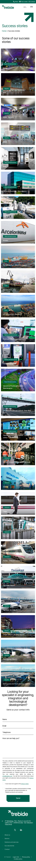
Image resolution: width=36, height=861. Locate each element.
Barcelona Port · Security (12, 314)
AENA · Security (8, 117)
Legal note (16, 857)
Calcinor (6, 216)
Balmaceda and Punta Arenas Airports (16, 684)
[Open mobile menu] (26, 7)
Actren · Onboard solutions (12, 561)
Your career (24, 1)
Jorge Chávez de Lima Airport (13, 635)
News (16, 1)
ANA (4, 93)
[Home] (8, 8)
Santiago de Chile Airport (12, 610)
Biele (4, 166)
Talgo (5, 511)
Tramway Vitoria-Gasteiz (12, 339)
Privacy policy (26, 857)
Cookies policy (18, 859)
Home (4, 31)
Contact (32, 1)
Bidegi (5, 68)
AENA (5, 142)
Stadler (5, 487)
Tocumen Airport (9, 585)
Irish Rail (6, 536)
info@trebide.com (7, 776)
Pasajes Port (7, 290)
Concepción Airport (10, 659)
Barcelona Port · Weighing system (15, 265)
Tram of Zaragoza (9, 364)
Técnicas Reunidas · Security (13, 191)
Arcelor (5, 240)
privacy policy (24, 783)
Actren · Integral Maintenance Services (16, 462)
